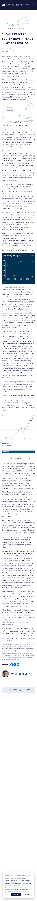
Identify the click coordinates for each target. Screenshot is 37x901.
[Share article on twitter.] (14, 665)
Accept (16, 894)
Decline (27, 894)
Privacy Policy (20, 885)
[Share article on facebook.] (11, 665)
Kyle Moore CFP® (8, 51)
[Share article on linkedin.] (18, 665)
